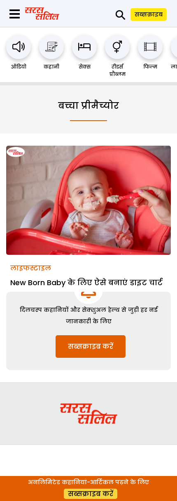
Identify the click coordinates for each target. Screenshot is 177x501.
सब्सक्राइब (149, 14)
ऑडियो (18, 66)
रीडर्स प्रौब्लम (117, 70)
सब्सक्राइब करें (90, 346)
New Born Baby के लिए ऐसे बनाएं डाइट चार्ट (86, 282)
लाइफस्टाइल (30, 268)
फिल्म (150, 66)
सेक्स (85, 66)
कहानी (51, 66)
